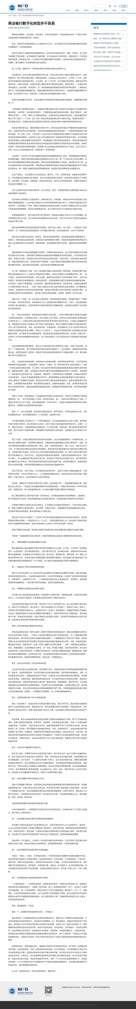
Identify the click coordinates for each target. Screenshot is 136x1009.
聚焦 (14, 15)
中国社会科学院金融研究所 (101, 987)
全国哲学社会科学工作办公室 (71, 987)
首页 (9, 15)
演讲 (19, 15)
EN (115, 6)
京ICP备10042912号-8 (58, 1005)
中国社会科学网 (87, 987)
